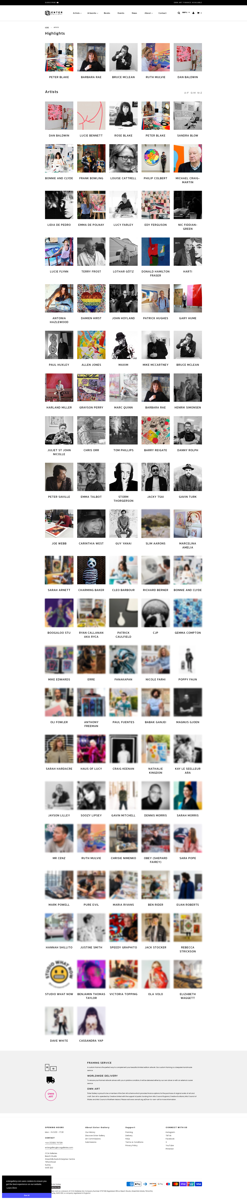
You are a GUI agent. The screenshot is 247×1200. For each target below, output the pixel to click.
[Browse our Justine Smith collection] (91, 927)
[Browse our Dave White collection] (59, 1021)
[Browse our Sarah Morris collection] (188, 795)
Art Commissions (93, 1138)
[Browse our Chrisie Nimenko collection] (123, 838)
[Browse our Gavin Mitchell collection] (123, 795)
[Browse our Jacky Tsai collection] (156, 477)
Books (107, 13)
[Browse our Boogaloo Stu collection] (59, 613)
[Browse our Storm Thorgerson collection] (123, 477)
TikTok (168, 1135)
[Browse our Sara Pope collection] (188, 838)
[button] (186, 12)
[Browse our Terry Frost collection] (91, 251)
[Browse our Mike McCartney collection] (156, 345)
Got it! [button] (27, 1195)
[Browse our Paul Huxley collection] (59, 345)
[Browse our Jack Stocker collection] (156, 927)
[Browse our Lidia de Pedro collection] (59, 205)
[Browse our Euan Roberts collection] (188, 885)
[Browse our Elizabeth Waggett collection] (188, 974)
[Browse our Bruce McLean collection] (123, 57)
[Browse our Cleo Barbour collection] (123, 570)
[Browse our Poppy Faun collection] (188, 659)
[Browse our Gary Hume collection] (188, 298)
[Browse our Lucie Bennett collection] (91, 116)
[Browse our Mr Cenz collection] (59, 838)
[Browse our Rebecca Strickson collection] (188, 927)
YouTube (170, 1145)
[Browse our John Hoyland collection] (123, 298)
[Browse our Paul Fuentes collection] (123, 702)
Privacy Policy (131, 1145)
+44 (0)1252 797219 (54, 1142)
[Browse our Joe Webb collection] (59, 523)
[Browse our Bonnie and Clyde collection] (59, 158)
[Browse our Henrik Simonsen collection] (188, 387)
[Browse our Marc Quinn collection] (123, 387)
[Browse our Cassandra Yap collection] (91, 1021)
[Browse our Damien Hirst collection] (91, 298)
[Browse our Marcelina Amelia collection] (188, 523)
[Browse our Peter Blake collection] (59, 57)
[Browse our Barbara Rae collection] (91, 57)
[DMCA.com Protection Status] (65, 1187)
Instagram (170, 1132)
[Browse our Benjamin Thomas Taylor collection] (91, 974)
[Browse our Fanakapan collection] (123, 659)
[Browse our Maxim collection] (123, 345)
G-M (193, 93)
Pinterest (170, 1149)
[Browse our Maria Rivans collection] (123, 885)
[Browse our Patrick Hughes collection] (156, 298)
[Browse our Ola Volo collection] (156, 974)
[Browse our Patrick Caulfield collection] (123, 613)
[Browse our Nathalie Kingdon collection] (156, 749)
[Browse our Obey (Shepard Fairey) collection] (156, 838)
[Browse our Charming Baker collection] (91, 570)
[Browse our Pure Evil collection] (91, 885)
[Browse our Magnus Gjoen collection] (188, 702)
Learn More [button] (12, 1188)
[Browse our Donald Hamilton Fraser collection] (156, 251)
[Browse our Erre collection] (91, 659)
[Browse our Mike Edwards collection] (59, 659)
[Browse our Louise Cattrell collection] (123, 158)
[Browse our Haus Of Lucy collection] (91, 749)
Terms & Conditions (134, 1142)
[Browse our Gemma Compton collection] (188, 613)
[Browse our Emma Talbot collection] (91, 477)
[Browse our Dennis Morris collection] (156, 795)
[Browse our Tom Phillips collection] (123, 430)
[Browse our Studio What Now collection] (59, 974)
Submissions (90, 1142)
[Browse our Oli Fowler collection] (59, 702)
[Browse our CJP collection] (156, 613)
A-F (186, 93)
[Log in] (193, 13)
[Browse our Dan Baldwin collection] (188, 57)
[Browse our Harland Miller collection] (59, 387)
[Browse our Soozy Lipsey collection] (91, 795)
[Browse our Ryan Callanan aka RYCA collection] (91, 613)
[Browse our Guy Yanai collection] (123, 523)
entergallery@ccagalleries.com (59, 1147)
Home (47, 27)
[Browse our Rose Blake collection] (123, 116)
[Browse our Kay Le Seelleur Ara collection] (188, 749)
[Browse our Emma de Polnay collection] (91, 205)
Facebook (170, 1138)
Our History (90, 1132)
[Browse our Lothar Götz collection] (123, 251)
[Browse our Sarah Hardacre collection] (59, 749)
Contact (162, 13)
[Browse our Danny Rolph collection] (188, 430)
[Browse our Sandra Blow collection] (188, 116)
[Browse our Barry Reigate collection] (156, 430)
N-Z (199, 93)
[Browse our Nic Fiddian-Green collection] (188, 205)
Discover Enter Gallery (95, 1135)
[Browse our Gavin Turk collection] (188, 477)
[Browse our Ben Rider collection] (156, 885)
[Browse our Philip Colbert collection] (156, 158)
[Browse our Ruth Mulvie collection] (156, 57)
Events (121, 13)
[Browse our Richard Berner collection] (156, 570)
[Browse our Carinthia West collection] (91, 523)
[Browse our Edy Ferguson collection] (156, 205)
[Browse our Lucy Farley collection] (123, 205)
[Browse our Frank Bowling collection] (91, 158)
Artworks (91, 13)
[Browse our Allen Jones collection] (91, 345)
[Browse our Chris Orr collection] (91, 430)
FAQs (127, 1138)
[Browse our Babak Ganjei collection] (156, 702)
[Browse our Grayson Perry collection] (91, 387)
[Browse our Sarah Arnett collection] (59, 570)
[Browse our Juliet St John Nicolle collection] (59, 430)
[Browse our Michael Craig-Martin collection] (188, 158)
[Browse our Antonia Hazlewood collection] (59, 298)
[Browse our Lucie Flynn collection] (59, 251)
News (134, 13)
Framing (129, 1132)
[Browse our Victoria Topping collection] (123, 974)
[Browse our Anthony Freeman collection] (91, 702)
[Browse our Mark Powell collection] (59, 885)
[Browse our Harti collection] (188, 251)
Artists (76, 13)
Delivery (129, 1135)
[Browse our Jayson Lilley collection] (59, 795)
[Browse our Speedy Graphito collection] (123, 927)
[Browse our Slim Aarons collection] (156, 523)
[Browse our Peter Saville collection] (59, 477)
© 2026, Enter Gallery (53, 1184)
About (148, 13)
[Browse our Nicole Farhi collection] (156, 659)
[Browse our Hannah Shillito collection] (59, 927)
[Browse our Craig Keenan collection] (123, 749)
